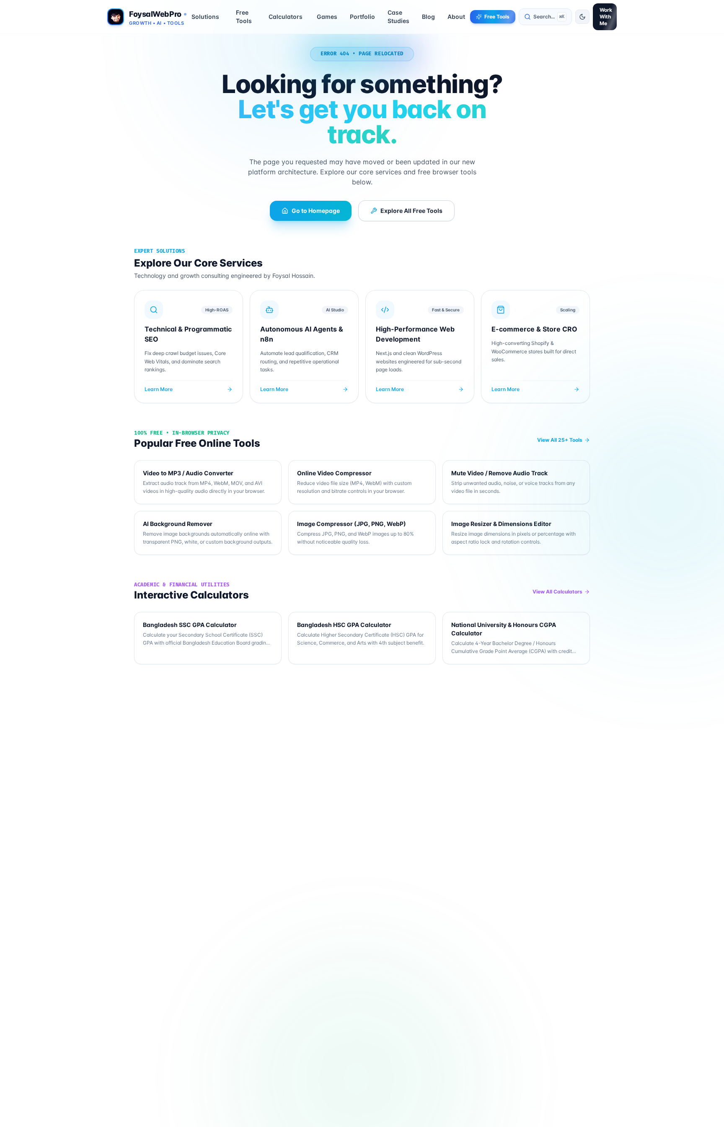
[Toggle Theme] (582, 17)
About (456, 16)
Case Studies (398, 16)
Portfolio (362, 16)
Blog (428, 16)
